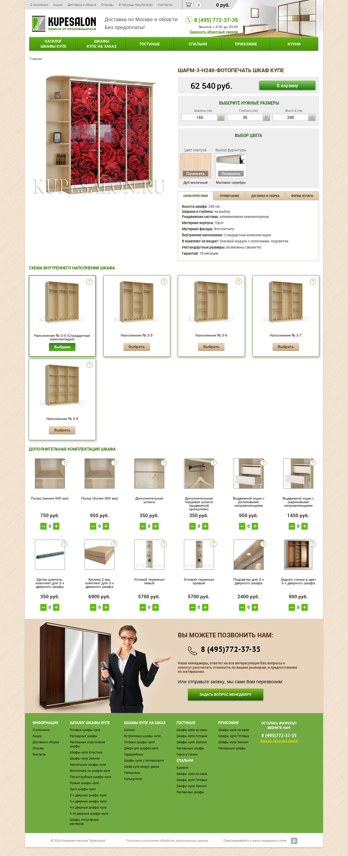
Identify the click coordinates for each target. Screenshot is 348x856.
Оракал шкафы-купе (84, 783)
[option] (99, 135)
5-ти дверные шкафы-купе (89, 813)
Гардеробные (133, 754)
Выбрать (137, 346)
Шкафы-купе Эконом (85, 758)
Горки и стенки (187, 754)
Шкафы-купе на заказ (192, 730)
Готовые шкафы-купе (85, 730)
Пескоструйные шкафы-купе (90, 777)
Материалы (132, 773)
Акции (57, 4)
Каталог (53, 44)
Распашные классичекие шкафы (87, 744)
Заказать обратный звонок (213, 31)
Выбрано (62, 346)
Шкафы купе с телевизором (144, 760)
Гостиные (150, 43)
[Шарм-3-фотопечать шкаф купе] (99, 134)
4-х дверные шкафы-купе (88, 807)
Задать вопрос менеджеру (225, 694)
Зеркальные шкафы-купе (88, 764)
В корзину (287, 85)
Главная (36, 58)
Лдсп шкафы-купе (83, 789)
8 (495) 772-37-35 (216, 19)
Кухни (294, 43)
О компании (39, 4)
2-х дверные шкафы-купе (88, 795)
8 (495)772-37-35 (231, 649)
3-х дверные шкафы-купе (88, 801)
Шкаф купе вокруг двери (141, 766)
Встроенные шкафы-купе (142, 736)
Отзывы (107, 4)
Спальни (198, 43)
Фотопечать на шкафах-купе (90, 770)
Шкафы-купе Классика (86, 752)
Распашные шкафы (83, 736)
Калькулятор (133, 779)
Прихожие (246, 43)
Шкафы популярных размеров (84, 821)
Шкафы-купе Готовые (192, 736)
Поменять (195, 173)
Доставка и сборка (82, 4)
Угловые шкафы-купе (139, 742)
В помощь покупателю (136, 4)
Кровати (182, 767)
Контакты (165, 4)
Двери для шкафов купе (141, 748)
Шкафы (102, 44)
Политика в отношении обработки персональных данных (167, 840)
